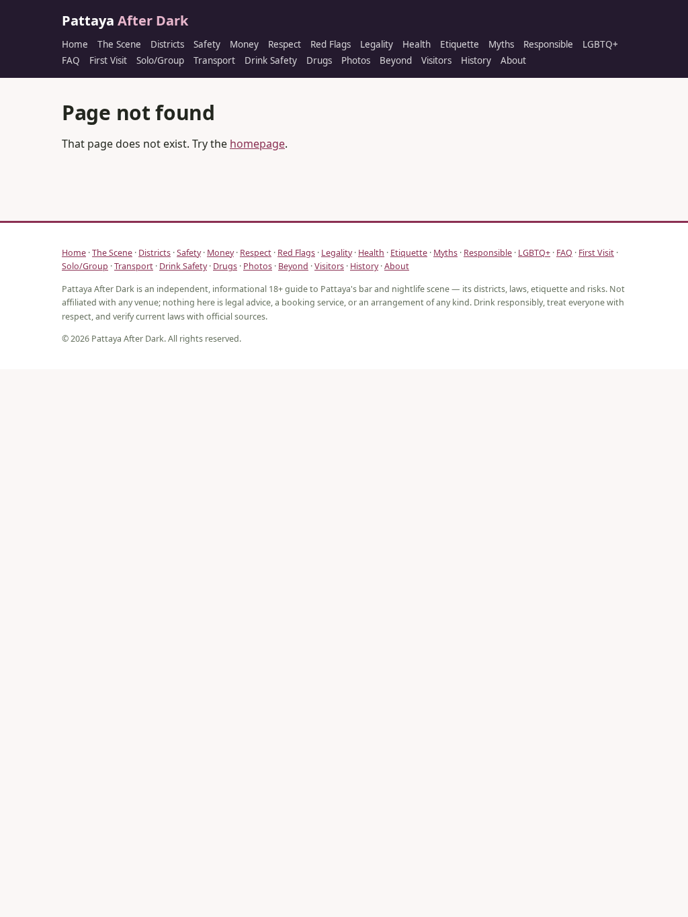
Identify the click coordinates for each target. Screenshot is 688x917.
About (513, 60)
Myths (501, 44)
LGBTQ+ (600, 44)
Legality (376, 44)
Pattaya (125, 20)
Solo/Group (160, 60)
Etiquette (459, 44)
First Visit (108, 60)
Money (244, 44)
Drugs (319, 60)
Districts (167, 44)
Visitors (436, 60)
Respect (284, 44)
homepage (257, 143)
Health (416, 44)
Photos (355, 60)
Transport (214, 60)
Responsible (548, 44)
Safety (207, 44)
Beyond (396, 60)
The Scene (119, 44)
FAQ (71, 60)
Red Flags (330, 44)
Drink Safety (271, 60)
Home (75, 44)
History (476, 60)
